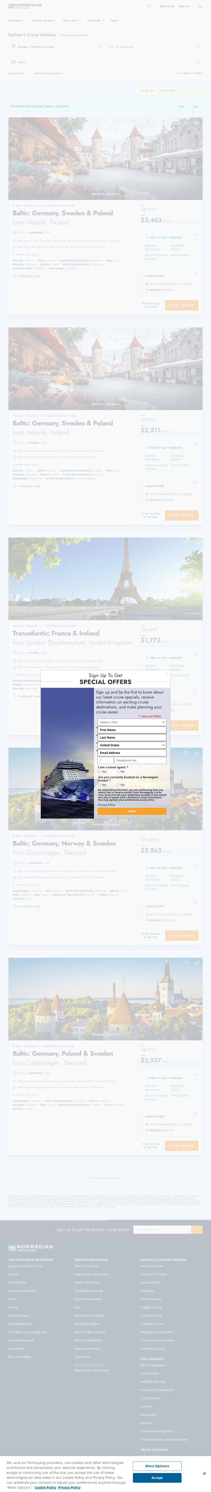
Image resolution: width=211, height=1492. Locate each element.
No (122, 771)
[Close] (204, 1473)
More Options (157, 1466)
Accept (157, 1477)
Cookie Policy (45, 1487)
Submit (132, 811)
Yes (104, 771)
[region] (105, 1474)
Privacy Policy (106, 805)
